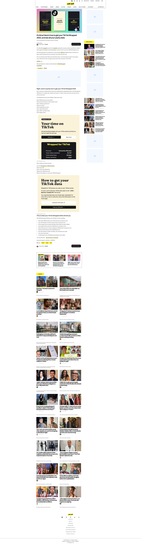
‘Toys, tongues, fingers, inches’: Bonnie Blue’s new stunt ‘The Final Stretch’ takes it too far (70, 454)
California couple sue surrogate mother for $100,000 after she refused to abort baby (70, 383)
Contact (92, 0)
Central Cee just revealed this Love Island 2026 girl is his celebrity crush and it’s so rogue (46, 477)
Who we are (86, 0)
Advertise (98, 0)
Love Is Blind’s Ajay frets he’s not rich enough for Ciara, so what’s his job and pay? (46, 312)
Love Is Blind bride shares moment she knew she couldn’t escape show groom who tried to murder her (100, 58)
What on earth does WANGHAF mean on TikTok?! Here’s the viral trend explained (43, 264)
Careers (70, 523)
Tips (102, 0)
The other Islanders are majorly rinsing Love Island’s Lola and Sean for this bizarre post (100, 112)
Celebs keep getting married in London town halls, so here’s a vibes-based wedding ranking (70, 335)
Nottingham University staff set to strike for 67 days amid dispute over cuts (46, 335)
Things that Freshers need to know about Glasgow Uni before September (70, 312)
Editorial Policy (70, 527)
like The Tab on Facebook (52, 237)
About (70, 521)
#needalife (39, 65)
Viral (51, 242)
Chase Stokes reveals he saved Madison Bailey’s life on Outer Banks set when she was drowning (70, 431)
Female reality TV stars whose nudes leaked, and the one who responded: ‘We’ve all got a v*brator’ (70, 408)
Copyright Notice (70, 529)
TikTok (62, 52)
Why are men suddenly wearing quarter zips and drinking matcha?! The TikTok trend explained (58, 264)
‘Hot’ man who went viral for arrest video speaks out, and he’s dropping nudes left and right (46, 431)
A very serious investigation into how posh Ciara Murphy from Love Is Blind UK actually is (100, 64)
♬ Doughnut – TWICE (42, 68)
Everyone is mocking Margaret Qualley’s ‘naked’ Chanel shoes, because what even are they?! (45, 408)
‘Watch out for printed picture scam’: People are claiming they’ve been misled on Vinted (46, 359)
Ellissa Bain (41, 44)
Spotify (55, 48)
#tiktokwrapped (61, 64)
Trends (46, 44)
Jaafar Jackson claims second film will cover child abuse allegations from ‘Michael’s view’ (46, 383)
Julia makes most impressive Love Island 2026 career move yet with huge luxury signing (70, 500)
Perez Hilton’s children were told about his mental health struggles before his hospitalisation (69, 477)
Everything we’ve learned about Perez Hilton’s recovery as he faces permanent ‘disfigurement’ (100, 46)
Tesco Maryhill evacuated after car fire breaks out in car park (69, 289)
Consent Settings (71, 531)
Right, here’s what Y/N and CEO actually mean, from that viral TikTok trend (74, 263)
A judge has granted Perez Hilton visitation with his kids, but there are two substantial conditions (46, 500)
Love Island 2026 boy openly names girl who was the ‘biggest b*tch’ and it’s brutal (100, 106)
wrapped (45, 48)
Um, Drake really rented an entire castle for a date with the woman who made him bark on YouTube (47, 454)
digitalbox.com (71, 542)
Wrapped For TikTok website (48, 166)
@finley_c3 (39, 61)
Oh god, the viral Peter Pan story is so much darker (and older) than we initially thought (70, 359)
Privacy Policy (70, 533)
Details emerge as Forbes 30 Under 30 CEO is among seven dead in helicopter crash (100, 118)
